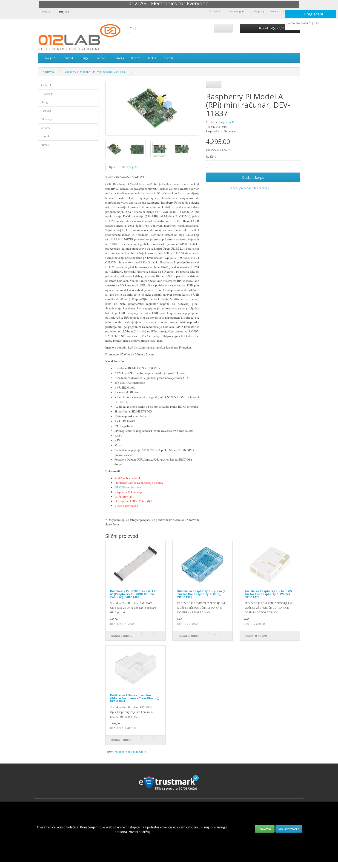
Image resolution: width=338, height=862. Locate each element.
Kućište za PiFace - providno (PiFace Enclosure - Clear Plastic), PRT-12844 (134, 698)
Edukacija (118, 58)
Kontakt (152, 58)
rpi (133, 751)
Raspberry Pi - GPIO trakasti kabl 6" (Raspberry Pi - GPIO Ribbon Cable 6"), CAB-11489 (134, 594)
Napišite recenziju (258, 188)
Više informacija (288, 829)
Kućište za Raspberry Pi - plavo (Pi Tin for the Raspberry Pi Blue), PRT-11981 (201, 594)
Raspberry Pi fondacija (129, 492)
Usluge (84, 58)
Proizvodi (68, 58)
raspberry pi (122, 751)
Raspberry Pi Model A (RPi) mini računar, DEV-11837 (95, 71)
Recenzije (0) (130, 167)
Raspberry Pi (227, 122)
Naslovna (48, 71)
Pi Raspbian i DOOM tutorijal (133, 501)
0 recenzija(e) (236, 188)
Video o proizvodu (126, 506)
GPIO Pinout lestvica (128, 487)
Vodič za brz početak (128, 478)
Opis (112, 167)
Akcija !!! (50, 58)
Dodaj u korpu (253, 177)
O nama (135, 58)
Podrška (101, 58)
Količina (211, 157)
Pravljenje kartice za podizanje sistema (139, 483)
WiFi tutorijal (123, 496)
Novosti (168, 58)
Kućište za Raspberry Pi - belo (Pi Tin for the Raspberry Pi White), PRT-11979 (268, 594)
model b (141, 751)
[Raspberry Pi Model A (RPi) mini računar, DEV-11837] (152, 108)
